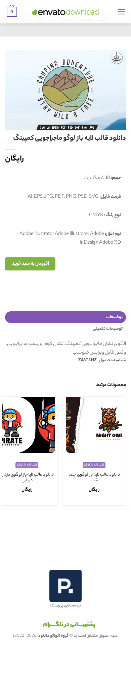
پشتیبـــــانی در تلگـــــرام (69, 625)
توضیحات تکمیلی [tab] (108, 328)
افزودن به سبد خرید (30, 264)
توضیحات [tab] (114, 317)
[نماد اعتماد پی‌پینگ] (65, 589)
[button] (121, 11)
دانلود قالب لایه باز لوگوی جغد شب (94, 478)
